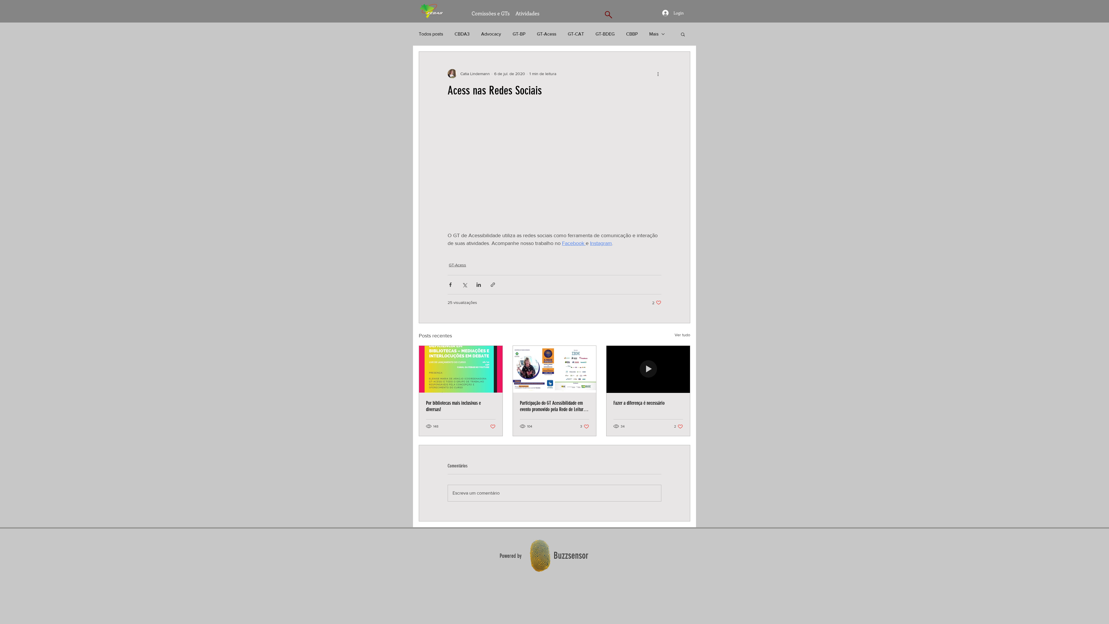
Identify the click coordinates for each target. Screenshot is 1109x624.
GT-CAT (576, 33)
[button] (683, 34)
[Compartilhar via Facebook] (450, 284)
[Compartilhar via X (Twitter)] (464, 284)
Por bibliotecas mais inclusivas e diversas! (453, 406)
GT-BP (519, 33)
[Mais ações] (657, 73)
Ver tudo (682, 335)
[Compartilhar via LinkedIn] (478, 284)
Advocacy (491, 33)
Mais (653, 33)
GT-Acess (546, 33)
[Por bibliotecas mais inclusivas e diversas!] (461, 369)
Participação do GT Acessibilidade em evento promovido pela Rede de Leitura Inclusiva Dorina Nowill (552, 406)
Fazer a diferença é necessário (639, 403)
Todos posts (431, 33)
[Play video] (554, 172)
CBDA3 (462, 33)
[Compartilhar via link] (493, 284)
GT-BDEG (605, 33)
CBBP (632, 33)
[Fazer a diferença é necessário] (648, 369)
